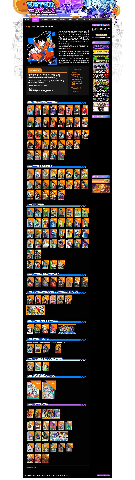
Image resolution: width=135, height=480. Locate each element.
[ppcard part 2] (38, 217)
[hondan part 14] (69, 127)
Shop (70, 19)
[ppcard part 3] (46, 217)
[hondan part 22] (69, 139)
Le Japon (62, 19)
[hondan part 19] (45, 139)
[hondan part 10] (37, 127)
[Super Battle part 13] (61, 189)
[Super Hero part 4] (53, 430)
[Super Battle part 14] (69, 189)
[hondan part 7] (76, 115)
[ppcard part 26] (38, 249)
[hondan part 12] (53, 127)
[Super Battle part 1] (30, 179)
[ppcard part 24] (85, 238)
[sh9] (45, 441)
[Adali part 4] (30, 418)
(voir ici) (61, 41)
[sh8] (37, 441)
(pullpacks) (66, 43)
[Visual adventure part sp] (69, 287)
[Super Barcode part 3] (45, 304)
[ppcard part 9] (30, 228)
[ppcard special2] (37, 259)
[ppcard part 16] (85, 228)
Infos (90, 19)
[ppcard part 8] (85, 217)
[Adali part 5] (37, 418)
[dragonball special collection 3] (61, 453)
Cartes (35, 19)
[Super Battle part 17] (30, 200)
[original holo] (30, 269)
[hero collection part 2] (37, 334)
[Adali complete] (53, 418)
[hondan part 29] (61, 149)
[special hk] (53, 160)
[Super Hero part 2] (37, 430)
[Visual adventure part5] (61, 287)
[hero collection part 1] (30, 334)
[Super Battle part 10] (84, 179)
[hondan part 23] (77, 139)
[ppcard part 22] (69, 238)
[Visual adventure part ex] (84, 287)
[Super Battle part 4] (53, 179)
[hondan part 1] (30, 115)
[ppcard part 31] (77, 249)
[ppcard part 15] (77, 228)
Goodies (54, 19)
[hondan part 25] (30, 149)
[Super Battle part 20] (53, 200)
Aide (77, 19)
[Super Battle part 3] (45, 179)
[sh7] (30, 441)
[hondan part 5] (61, 115)
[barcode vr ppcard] (53, 269)
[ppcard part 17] (30, 238)
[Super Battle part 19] (45, 200)
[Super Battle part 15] (76, 189)
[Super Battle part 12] (53, 189)
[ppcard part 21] (61, 238)
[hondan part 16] (84, 127)
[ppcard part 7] (77, 217)
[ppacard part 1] (30, 217)
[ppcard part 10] (37, 228)
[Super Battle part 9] (30, 189)
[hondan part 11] (45, 127)
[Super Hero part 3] (45, 430)
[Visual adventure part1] (30, 287)
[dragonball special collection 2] (53, 453)
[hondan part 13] (61, 127)
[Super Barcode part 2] (37, 304)
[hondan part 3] (45, 115)
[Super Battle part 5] (61, 179)
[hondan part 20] (53, 139)
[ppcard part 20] (53, 238)
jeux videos (44, 19)
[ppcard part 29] (61, 249)
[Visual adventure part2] (37, 287)
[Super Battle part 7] (76, 179)
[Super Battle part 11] (45, 189)
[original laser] (61, 269)
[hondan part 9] (30, 127)
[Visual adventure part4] (53, 287)
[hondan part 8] (84, 115)
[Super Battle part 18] (37, 200)
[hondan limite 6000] (37, 160)
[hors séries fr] (61, 200)
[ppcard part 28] (53, 249)
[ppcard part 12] (53, 228)
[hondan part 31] (76, 149)
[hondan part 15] (76, 127)
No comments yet (31, 467)
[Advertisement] (101, 145)
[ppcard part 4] (53, 217)
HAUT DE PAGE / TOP (103, 475)
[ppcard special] (30, 259)
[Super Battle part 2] (37, 179)
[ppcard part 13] (61, 228)
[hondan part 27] (45, 149)
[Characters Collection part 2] (68, 304)
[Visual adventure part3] (45, 287)
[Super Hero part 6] (68, 430)
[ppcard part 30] (69, 249)
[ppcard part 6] (69, 217)
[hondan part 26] (37, 149)
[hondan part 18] (38, 139)
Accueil (27, 19)
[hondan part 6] (69, 115)
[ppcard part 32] (85, 249)
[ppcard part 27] (45, 249)
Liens (83, 19)
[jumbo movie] (33, 400)
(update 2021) (59, 81)
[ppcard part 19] (45, 238)
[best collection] (37, 453)
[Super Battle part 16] (84, 189)
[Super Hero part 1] (30, 430)
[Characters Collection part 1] (60, 304)
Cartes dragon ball (43, 26)
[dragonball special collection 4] (69, 453)
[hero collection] (67, 334)
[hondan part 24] (85, 139)
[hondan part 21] (61, 139)
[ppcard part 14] (69, 228)
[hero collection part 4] (45, 334)
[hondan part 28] (53, 149)
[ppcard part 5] (61, 217)
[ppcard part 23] (77, 238)
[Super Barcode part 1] (30, 304)
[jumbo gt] (48, 400)
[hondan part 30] (69, 149)
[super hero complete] (61, 441)
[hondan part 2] (37, 115)
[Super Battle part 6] (69, 179)
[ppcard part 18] (38, 238)
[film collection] (45, 269)
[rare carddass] (30, 160)
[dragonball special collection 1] (45, 453)
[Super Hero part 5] (60, 430)
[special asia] (45, 160)
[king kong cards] (30, 453)
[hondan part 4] (53, 115)
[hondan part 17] (30, 139)
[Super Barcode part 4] (52, 304)
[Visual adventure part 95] (76, 287)
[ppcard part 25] (30, 249)
